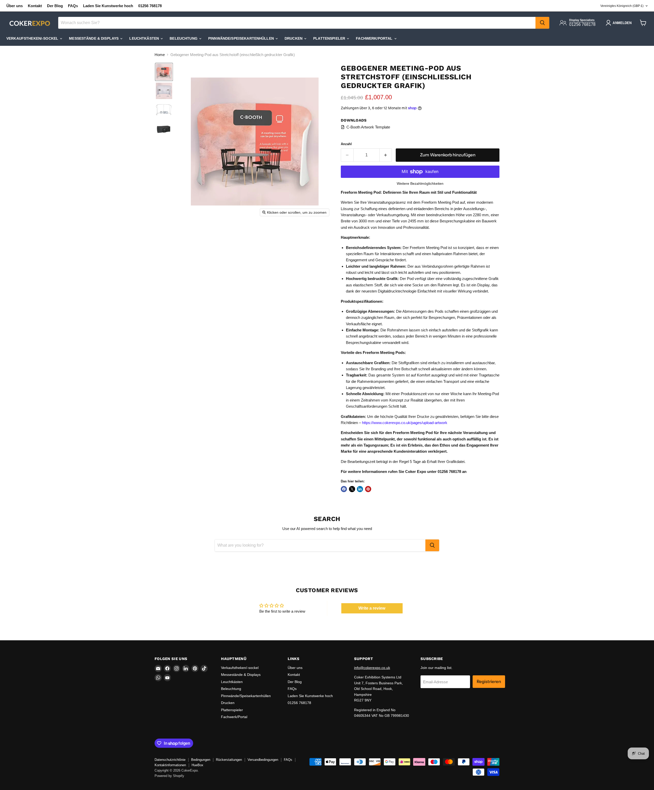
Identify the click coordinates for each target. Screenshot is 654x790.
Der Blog (55, 6)
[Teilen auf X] (352, 489)
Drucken (294, 38)
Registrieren (489, 681)
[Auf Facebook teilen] (344, 489)
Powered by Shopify (169, 776)
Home (160, 54)
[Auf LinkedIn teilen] (360, 489)
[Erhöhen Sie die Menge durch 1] (386, 154)
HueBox (197, 765)
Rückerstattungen (229, 760)
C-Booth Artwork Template (368, 127)
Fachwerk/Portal (374, 38)
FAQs (73, 6)
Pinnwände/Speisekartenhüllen (241, 38)
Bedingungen (200, 760)
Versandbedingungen (263, 760)
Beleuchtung (184, 38)
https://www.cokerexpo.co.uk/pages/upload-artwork (404, 422)
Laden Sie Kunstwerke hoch (108, 6)
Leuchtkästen (144, 38)
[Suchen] (542, 23)
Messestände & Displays (94, 38)
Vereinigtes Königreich (622, 6)
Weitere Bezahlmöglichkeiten (420, 183)
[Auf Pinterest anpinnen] (368, 489)
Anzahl (346, 144)
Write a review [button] (371, 608)
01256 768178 (150, 6)
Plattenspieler (329, 38)
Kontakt (35, 6)
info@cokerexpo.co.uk (372, 668)
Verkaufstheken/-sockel (32, 38)
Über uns (14, 6)
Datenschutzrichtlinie (170, 760)
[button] (164, 72)
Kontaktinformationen (170, 765)
